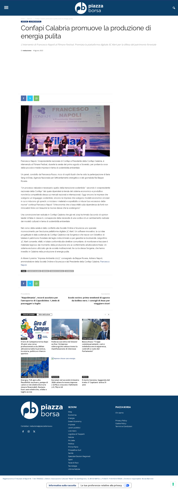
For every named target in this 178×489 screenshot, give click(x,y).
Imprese (55, 338)
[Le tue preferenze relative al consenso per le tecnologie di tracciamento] (173, 484)
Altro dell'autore (44, 315)
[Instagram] (29, 432)
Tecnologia (72, 466)
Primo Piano (73, 447)
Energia (24, 377)
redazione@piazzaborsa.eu (41, 426)
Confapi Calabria (34, 271)
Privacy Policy (121, 421)
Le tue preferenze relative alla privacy (101, 485)
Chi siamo (119, 413)
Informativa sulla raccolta (62, 485)
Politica (71, 444)
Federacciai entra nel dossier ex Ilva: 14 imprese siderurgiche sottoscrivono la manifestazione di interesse (64, 345)
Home (23, 19)
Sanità (70, 453)
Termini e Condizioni (123, 426)
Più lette (71, 440)
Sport (70, 460)
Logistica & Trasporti (76, 434)
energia (45, 271)
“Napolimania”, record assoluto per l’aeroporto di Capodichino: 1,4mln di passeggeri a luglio (40, 300)
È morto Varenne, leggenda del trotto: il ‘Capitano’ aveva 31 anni (96, 382)
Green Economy (74, 421)
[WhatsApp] (36, 98)
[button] (174, 8)
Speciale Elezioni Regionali (79, 456)
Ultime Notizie (35, 21)
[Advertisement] (89, 73)
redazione (27, 50)
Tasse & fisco (73, 463)
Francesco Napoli (56, 271)
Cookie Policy (120, 423)
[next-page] (108, 314)
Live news (72, 431)
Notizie (29, 19)
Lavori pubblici (88, 338)
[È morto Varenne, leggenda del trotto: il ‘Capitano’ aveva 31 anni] (96, 367)
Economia (55, 377)
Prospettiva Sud (74, 450)
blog (70, 412)
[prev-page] (105, 314)
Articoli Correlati (28, 315)
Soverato (69, 271)
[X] (30, 98)
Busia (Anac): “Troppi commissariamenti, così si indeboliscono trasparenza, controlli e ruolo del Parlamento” (94, 346)
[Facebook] (23, 98)
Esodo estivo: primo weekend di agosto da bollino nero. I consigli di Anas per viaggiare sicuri (89, 300)
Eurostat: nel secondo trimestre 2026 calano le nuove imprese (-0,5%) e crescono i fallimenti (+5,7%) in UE (65, 383)
